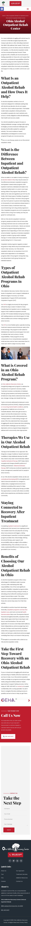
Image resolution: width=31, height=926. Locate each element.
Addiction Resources (22, 878)
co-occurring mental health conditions (12, 407)
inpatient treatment (14, 526)
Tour (2, 874)
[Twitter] (13, 860)
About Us (3, 871)
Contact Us (19, 881)
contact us (20, 686)
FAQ (2, 878)
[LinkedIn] (17, 860)
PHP (4, 304)
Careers (3, 881)
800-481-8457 (9, 736)
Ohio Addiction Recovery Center (12, 384)
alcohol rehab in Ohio (9, 180)
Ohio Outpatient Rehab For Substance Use (17, 15)
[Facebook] (10, 860)
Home (3, 15)
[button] (2, 9)
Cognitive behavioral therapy (9, 461)
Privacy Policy (24, 922)
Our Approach (20, 871)
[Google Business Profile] (21, 860)
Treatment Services (21, 874)
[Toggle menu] (27, 9)
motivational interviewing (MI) (9, 479)
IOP (4, 325)
